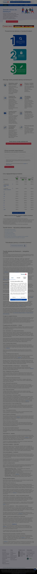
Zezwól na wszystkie (18, 299)
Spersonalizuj (23, 297)
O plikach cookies (24, 278)
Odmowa (14, 297)
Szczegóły (18, 277)
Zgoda (12, 277)
